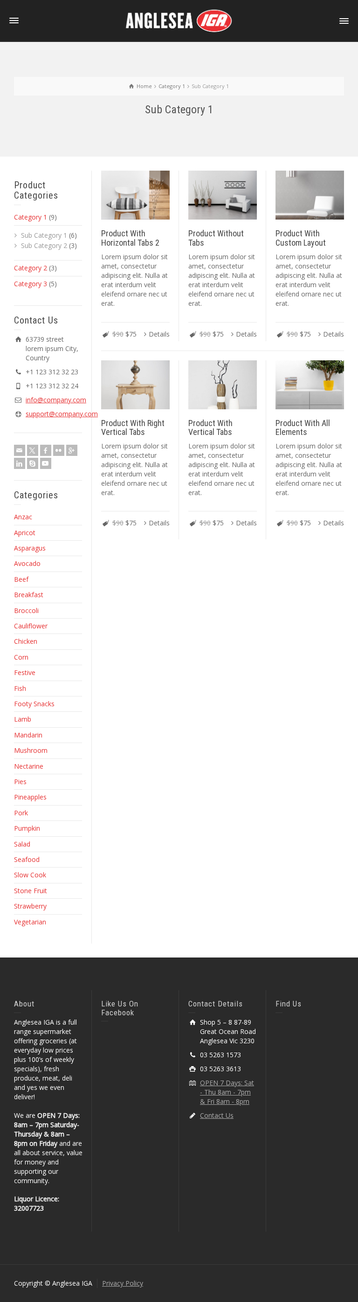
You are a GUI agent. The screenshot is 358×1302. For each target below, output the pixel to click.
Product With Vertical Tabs (210, 427)
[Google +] (71, 450)
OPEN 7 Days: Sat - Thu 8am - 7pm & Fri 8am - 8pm (227, 1092)
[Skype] (32, 463)
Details (159, 334)
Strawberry (30, 906)
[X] (32, 450)
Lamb (22, 719)
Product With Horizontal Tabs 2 (130, 238)
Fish (20, 688)
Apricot (24, 532)
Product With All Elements (302, 427)
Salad (22, 844)
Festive (24, 672)
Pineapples (30, 796)
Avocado (27, 563)
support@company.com (62, 413)
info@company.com (56, 399)
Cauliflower (31, 625)
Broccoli (26, 610)
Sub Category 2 (44, 245)
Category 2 (30, 267)
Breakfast (28, 594)
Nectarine (28, 766)
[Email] (19, 450)
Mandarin (28, 734)
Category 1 (30, 217)
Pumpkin (27, 828)
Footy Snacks (34, 703)
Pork (21, 812)
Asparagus (30, 548)
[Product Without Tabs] (222, 195)
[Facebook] (45, 450)
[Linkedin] (19, 463)
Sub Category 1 (44, 235)
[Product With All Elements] (309, 384)
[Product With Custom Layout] (309, 195)
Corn (21, 657)
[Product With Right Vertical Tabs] (135, 384)
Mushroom (31, 750)
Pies (20, 781)
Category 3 (30, 283)
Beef (21, 579)
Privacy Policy (122, 1283)
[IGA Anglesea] (179, 20)
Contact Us (217, 1115)
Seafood (27, 859)
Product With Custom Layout (300, 238)
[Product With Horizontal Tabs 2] (135, 195)
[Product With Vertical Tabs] (222, 384)
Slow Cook (30, 874)
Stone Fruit (30, 890)
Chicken (25, 641)
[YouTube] (45, 463)
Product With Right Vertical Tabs (133, 427)
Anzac (23, 516)
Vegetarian (30, 921)
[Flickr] (58, 450)
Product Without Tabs (216, 238)
